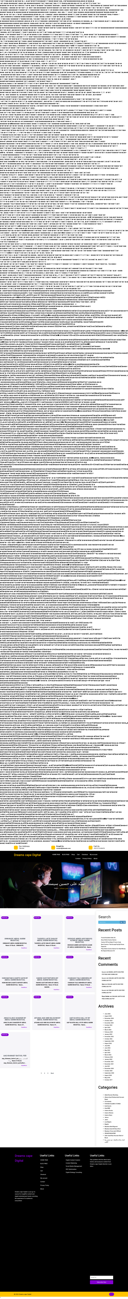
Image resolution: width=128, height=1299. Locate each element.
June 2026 (107, 1014)
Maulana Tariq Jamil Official (113, 1131)
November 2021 (109, 1064)
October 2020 (108, 1070)
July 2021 (107, 1066)
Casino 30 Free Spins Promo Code (111, 942)
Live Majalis (108, 1122)
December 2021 (109, 1061)
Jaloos (107, 1117)
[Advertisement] (101, 1194)
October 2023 (108, 1025)
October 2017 (108, 1080)
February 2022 (109, 1057)
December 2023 (109, 1023)
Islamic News (108, 1115)
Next (52, 1073)
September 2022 (109, 1041)
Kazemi (104, 972)
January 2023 (108, 1034)
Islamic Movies (109, 1113)
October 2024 (108, 1020)
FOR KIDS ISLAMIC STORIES (113, 1103)
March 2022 (108, 1055)
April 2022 (107, 1052)
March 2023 (108, 1029)
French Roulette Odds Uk (108, 937)
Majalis (107, 1124)
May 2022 (107, 1050)
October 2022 (108, 1039)
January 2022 (108, 1059)
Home (56, 888)
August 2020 (108, 1075)
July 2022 (107, 1045)
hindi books (108, 1106)
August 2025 (108, 1016)
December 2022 (109, 1036)
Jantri (106, 1119)
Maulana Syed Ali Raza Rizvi (113, 1129)
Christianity (108, 1101)
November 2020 (109, 1068)
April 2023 (107, 1027)
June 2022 (107, 1048)
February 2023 (109, 1032)
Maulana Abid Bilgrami (111, 1126)
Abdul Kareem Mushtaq (111, 1095)
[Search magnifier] (124, 922)
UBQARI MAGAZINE (110, 1133)
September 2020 (109, 1073)
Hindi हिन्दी (107, 1108)
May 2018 (107, 1077)
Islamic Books (109, 1110)
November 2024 (109, 1018)
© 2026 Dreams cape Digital (22, 1294)
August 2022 (108, 1043)
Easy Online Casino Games (108, 940)
